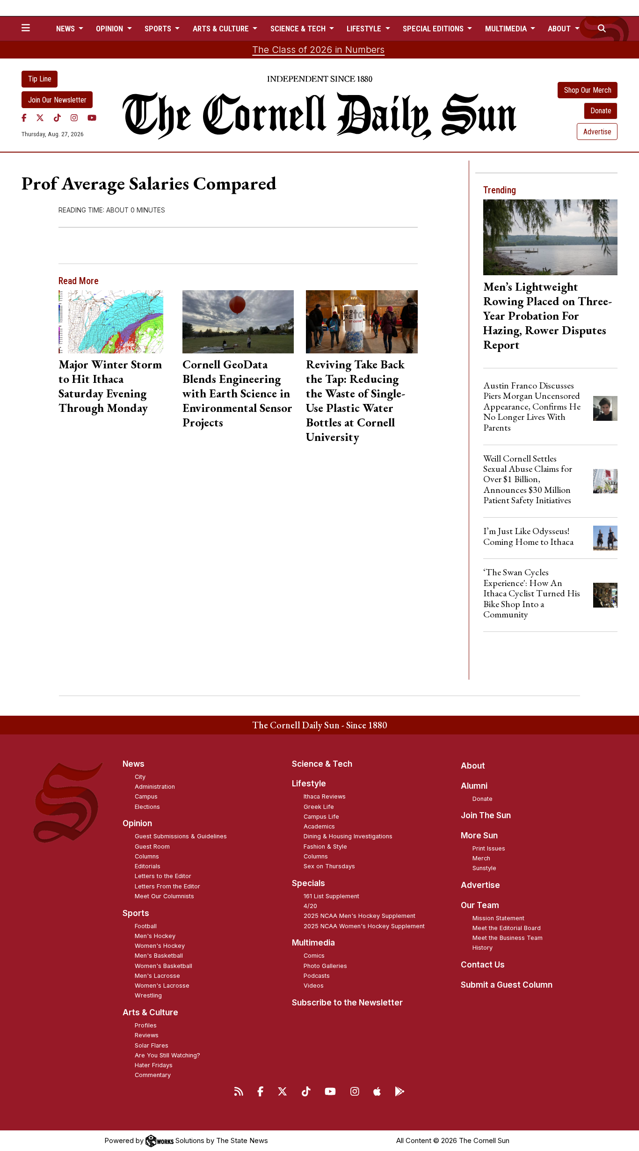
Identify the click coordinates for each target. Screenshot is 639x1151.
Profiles (146, 1025)
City (140, 776)
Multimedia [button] (507, 28)
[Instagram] (74, 117)
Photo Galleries (325, 965)
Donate (600, 110)
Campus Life (321, 816)
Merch (481, 858)
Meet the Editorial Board (506, 927)
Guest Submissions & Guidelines (181, 836)
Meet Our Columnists (164, 896)
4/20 (310, 905)
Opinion (137, 823)
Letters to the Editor (163, 876)
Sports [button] (159, 28)
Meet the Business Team (507, 937)
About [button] (560, 28)
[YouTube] (91, 117)
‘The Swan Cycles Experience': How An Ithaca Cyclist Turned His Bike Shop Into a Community (531, 593)
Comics (314, 955)
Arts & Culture (150, 1012)
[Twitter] (40, 117)
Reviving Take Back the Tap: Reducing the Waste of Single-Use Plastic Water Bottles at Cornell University (355, 400)
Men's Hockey (155, 935)
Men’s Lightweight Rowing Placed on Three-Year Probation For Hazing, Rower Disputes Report (547, 315)
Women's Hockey (160, 945)
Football (146, 926)
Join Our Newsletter (57, 99)
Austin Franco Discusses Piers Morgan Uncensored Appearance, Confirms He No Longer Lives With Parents (532, 406)
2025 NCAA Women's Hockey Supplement (364, 926)
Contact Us (483, 964)
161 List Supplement (331, 896)
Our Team (480, 905)
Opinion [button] (110, 28)
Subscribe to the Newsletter (347, 1002)
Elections (147, 806)
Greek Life (319, 806)
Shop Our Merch (587, 90)
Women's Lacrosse (162, 985)
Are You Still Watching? (167, 1055)
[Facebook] (24, 117)
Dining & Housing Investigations (348, 836)
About (473, 765)
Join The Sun (486, 815)
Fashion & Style (325, 846)
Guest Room (152, 846)
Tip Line (39, 78)
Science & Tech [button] (298, 28)
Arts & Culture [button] (222, 28)
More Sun (479, 835)
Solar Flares (151, 1045)
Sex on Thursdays (329, 866)
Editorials (147, 866)
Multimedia (313, 942)
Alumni (474, 786)
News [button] (66, 28)
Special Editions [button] (434, 28)
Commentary (153, 1074)
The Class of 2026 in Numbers (318, 49)
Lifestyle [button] (365, 28)
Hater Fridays (154, 1065)
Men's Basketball (159, 955)
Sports (136, 913)
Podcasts (317, 975)
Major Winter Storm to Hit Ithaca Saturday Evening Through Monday (110, 386)
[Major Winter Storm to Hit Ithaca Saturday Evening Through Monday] (114, 321)
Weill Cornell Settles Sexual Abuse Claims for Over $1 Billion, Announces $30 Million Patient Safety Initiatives (527, 479)
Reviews (147, 1035)
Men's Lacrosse (157, 975)
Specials (308, 883)
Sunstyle (484, 868)
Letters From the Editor (167, 886)
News (134, 764)
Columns (147, 856)
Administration (155, 786)
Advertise (597, 131)
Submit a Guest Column (506, 985)
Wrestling (148, 995)
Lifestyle (309, 783)
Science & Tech (322, 764)
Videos (314, 985)
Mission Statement (498, 918)
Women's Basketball (163, 965)
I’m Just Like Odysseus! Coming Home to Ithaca (528, 536)
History (482, 947)
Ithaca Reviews (325, 796)
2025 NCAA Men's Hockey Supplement (359, 915)
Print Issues (488, 848)
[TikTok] (57, 117)
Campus (146, 796)
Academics (319, 826)
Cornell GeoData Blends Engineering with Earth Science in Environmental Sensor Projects (237, 393)
